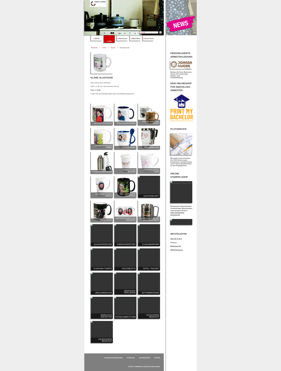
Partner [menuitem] (157, 357)
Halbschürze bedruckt (102, 332)
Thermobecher (149, 138)
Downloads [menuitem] (131, 357)
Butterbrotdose (149, 284)
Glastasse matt (149, 187)
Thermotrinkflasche (102, 163)
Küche (113, 48)
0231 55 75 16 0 (176, 239)
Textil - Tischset (149, 259)
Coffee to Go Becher (125, 163)
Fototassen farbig (125, 114)
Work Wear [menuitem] (135, 38)
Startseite (94, 48)
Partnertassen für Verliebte (125, 211)
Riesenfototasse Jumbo (102, 138)
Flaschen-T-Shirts (102, 259)
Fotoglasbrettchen (125, 308)
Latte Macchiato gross (102, 187)
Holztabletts (125, 259)
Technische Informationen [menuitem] (113, 357)
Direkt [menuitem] (96, 38)
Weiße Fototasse (102, 114)
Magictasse (102, 211)
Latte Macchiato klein (149, 163)
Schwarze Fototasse (125, 187)
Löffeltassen (125, 138)
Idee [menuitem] (109, 41)
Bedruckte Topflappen (125, 284)
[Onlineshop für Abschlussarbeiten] (181, 121)
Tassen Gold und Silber (149, 114)
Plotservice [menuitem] (122, 38)
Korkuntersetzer (125, 235)
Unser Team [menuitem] (148, 38)
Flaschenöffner (149, 235)
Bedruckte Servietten (102, 308)
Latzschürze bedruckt (149, 308)
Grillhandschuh (102, 284)
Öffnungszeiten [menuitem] (144, 357)
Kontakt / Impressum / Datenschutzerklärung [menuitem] (144, 366)
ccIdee (104, 48)
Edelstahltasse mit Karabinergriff (149, 211)
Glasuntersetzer (102, 235)
